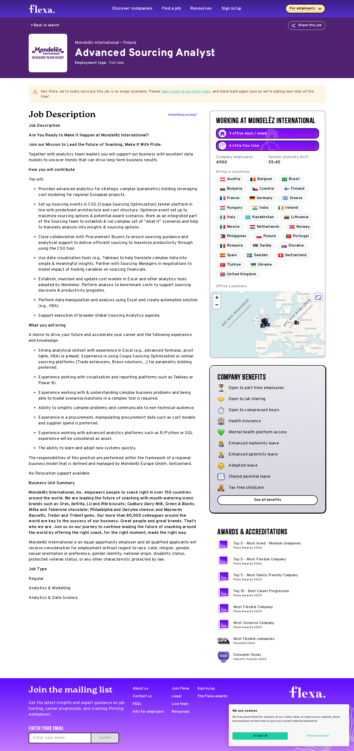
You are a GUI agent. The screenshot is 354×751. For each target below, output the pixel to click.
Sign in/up (232, 8)
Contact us (142, 696)
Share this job (309, 25)
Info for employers (148, 712)
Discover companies (132, 8)
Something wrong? (182, 115)
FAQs (137, 704)
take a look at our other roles (185, 91)
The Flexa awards (212, 696)
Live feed (180, 704)
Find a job (171, 8)
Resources (201, 8)
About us (140, 688)
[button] (266, 324)
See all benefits (267, 500)
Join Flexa (180, 688)
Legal (176, 696)
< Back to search (45, 25)
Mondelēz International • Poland (105, 43)
